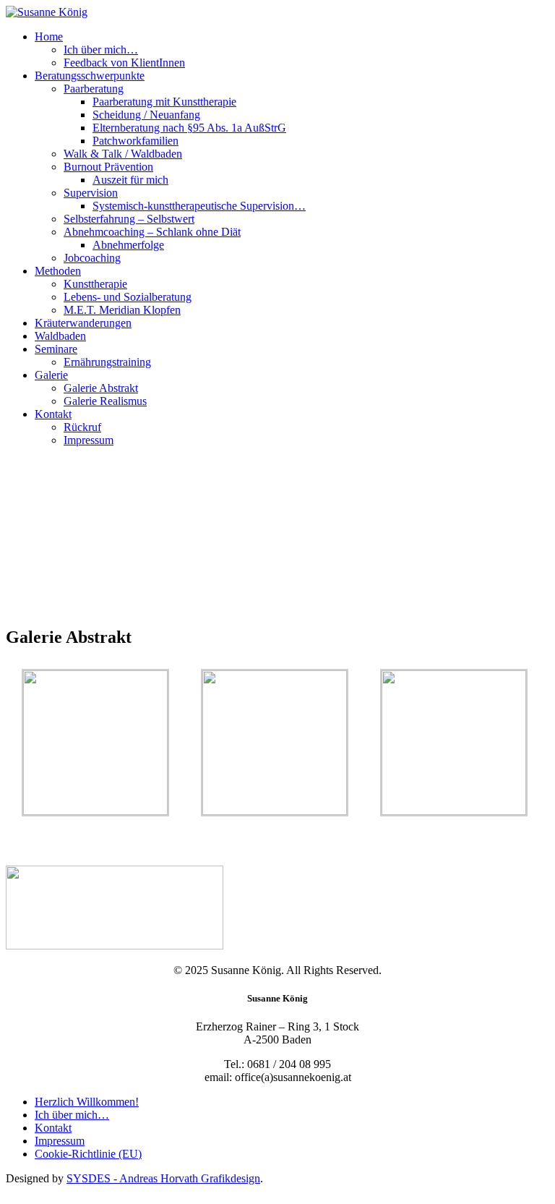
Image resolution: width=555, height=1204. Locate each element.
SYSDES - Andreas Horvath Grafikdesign (163, 1178)
